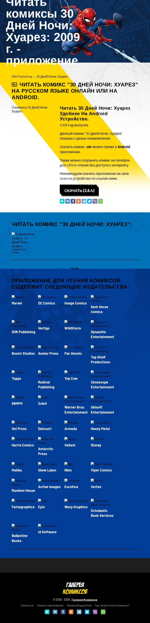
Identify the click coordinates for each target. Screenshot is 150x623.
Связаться (27, 605)
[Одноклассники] (78, 201)
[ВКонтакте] (67, 201)
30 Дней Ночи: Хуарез (52, 76)
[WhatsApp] (100, 201)
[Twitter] (89, 201)
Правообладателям (79, 605)
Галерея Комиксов (84, 599)
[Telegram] (84, 201)
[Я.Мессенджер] (62, 201)
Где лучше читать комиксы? (112, 605)
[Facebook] (73, 201)
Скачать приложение (50, 605)
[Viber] (95, 201)
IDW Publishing (22, 76)
